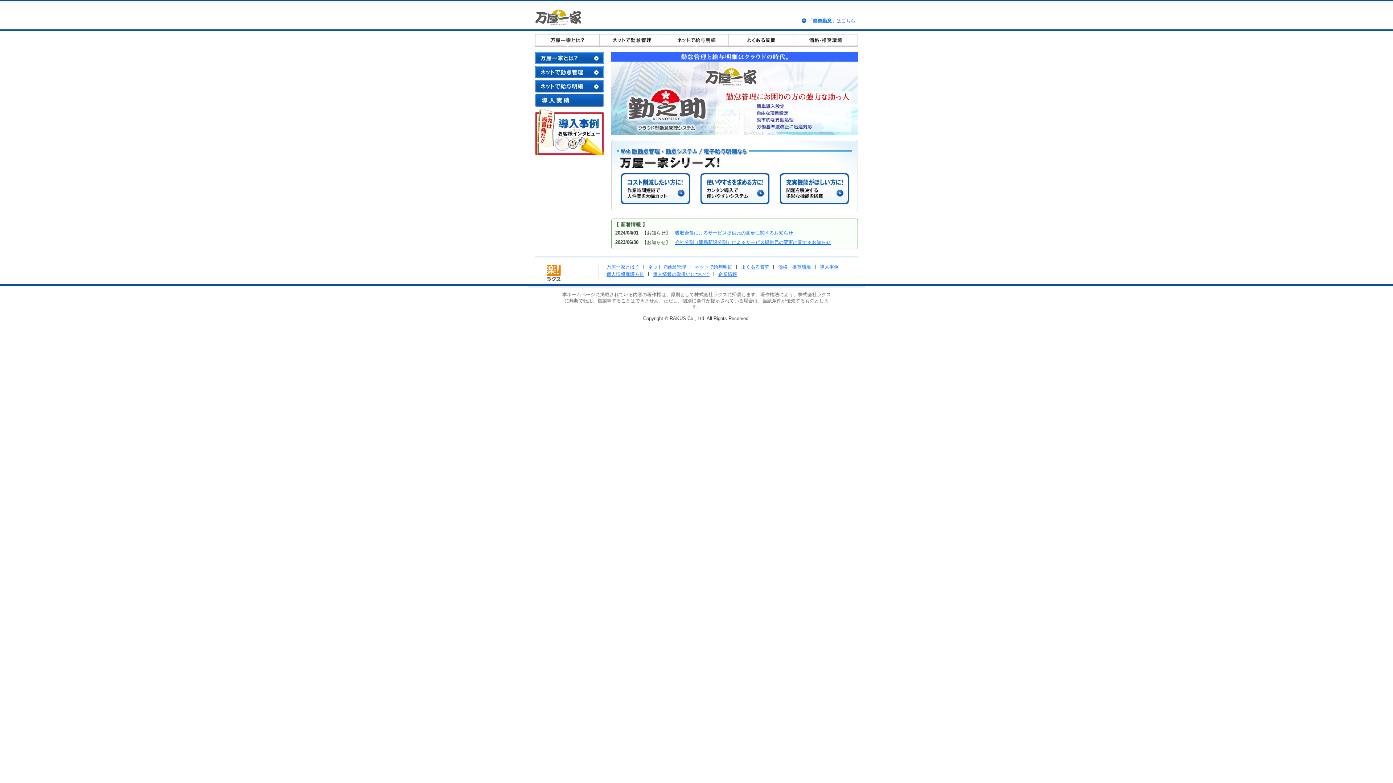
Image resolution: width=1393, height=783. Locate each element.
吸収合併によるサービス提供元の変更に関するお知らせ (734, 233)
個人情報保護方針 (625, 274)
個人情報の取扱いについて (681, 274)
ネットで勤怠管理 (667, 267)
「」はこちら (831, 21)
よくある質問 (755, 267)
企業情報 (727, 274)
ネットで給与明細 (713, 267)
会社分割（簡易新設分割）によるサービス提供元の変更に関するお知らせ (753, 242)
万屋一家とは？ (623, 267)
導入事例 (829, 267)
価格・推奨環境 (794, 267)
